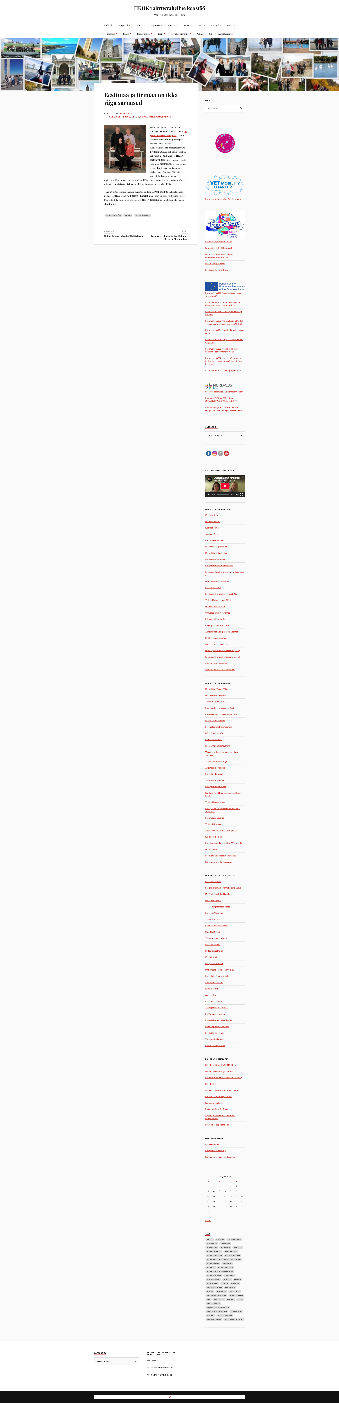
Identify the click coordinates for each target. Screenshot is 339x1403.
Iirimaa (139, 25)
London (235, 1283)
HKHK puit (228, 1263)
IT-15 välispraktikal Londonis (219, 894)
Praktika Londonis (213, 1001)
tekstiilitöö (213, 1303)
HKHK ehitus (231, 1251)
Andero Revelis (212, 995)
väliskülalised (142, 215)
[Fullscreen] (241, 494)
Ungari (210, 1316)
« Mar (208, 1220)
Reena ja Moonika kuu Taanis (218, 1020)
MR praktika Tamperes (215, 695)
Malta (230, 25)
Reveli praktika (212, 988)
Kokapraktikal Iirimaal (215, 786)
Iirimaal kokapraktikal (215, 619)
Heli (109, 113)
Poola (200, 25)
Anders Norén (188, 1397)
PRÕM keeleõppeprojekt (217, 1124)
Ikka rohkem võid (213, 900)
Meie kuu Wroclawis (214, 913)
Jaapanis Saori (212, 534)
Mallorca (230, 1287)
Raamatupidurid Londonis (217, 1026)
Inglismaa (155, 25)
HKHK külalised (233, 1256)
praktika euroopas (216, 1296)
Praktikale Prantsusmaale (217, 976)
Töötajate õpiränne (180, 33)
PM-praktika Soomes (215, 720)
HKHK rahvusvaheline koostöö (169, 8)
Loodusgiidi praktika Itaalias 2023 (221, 593)
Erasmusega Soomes (214, 817)
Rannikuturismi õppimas (216, 1109)
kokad (225, 1283)
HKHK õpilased (214, 1276)
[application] (225, 486)
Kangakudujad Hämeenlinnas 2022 (221, 714)
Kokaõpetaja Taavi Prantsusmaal (220, 1157)
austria (220, 1239)
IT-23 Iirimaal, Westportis (217, 644)
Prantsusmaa (143, 33)
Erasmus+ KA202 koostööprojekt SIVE (223, 370)
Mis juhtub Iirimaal (214, 963)
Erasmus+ (116, 117)
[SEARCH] (241, 108)
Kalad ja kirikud (212, 932)
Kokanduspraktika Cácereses (218, 862)
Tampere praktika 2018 (216, 938)
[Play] (208, 494)
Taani (160, 33)
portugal (235, 1291)
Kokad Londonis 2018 (215, 1045)
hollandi (229, 1276)
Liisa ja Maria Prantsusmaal (218, 745)
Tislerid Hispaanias (214, 824)
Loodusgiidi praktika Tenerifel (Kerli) (222, 650)
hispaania (225, 1247)
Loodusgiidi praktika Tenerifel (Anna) (222, 657)
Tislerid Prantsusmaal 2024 (218, 600)
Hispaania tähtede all (215, 606)
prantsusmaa (236, 1296)
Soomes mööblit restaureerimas (220, 669)
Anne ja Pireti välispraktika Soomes (221, 631)
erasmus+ (225, 1243)
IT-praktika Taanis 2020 (216, 689)
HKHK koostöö (130, 117)
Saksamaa (219, 1299)
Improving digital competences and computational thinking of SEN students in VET (224, 410)
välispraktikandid (234, 1319)
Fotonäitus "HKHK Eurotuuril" (219, 248)
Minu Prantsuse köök (215, 733)
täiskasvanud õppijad (218, 1307)
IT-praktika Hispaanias (216, 553)
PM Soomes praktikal (215, 1014)
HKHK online (213, 1263)
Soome (186, 25)
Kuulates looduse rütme (216, 663)
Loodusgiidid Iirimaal (215, 1032)
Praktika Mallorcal (214, 774)
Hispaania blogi (212, 521)
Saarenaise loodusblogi (216, 761)
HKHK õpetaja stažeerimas (220, 1271)
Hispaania (110, 33)
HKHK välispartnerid (215, 263)
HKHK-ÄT (238, 1247)
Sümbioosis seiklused (215, 780)
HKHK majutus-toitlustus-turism (224, 1259)
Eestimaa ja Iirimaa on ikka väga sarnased (141, 98)
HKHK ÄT (211, 1267)
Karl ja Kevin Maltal (214, 540)
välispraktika (214, 1319)
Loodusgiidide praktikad (216, 269)
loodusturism (214, 1287)
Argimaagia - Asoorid (215, 767)
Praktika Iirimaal (213, 881)
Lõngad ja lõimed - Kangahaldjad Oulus (223, 887)
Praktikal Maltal (213, 587)
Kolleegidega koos (214, 1103)
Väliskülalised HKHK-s (161, 117)
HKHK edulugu (214, 1251)
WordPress (162, 1397)
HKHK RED (210, 1084)
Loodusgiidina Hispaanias (217, 581)
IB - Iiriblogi (211, 957)
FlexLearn (212, 1247)
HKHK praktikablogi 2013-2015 (220, 1065)
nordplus (221, 1291)
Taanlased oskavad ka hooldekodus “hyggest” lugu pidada (169, 237)
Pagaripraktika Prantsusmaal (218, 625)
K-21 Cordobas (212, 515)
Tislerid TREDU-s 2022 (216, 701)
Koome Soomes (212, 527)
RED (211, 33)
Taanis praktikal (212, 919)
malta (210, 1291)
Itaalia (126, 33)
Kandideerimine (225, 33)
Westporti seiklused (214, 1039)
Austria (171, 25)
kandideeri (212, 1283)
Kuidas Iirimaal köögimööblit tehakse (123, 236)
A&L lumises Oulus (214, 982)
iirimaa (128, 215)
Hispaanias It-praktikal (216, 546)
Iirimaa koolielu (212, 1144)
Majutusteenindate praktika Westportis (223, 843)
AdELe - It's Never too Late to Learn (221, 1090)
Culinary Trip (234, 1239)
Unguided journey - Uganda (217, 612)
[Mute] (237, 494)
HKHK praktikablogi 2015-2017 (220, 1071)
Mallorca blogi (212, 849)
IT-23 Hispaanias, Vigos (216, 638)
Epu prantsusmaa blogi (215, 1150)
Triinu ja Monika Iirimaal (216, 1007)
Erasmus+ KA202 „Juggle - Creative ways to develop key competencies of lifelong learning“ (224, 361)
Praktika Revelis (212, 944)
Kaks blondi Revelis (214, 836)
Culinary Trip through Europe (218, 1096)
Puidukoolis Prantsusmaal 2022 (219, 708)
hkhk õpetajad (225, 1267)
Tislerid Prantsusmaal (215, 802)
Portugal (215, 25)
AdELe (200, 33)
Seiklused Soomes (213, 739)
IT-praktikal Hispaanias (216, 559)
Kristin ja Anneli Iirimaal (216, 925)
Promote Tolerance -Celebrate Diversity (223, 1077)
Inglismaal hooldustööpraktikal (219, 969)
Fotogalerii (123, 25)
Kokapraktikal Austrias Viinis (219, 565)
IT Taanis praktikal (214, 950)
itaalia (237, 1279)
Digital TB (212, 1243)
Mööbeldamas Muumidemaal (219, 726)
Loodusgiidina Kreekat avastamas (220, 855)
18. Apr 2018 (125, 113)
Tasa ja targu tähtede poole (217, 906)
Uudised (108, 25)
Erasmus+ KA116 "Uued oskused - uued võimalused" (223, 294)
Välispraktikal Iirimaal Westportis (221, 830)
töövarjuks (236, 1311)
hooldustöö (213, 1279)
